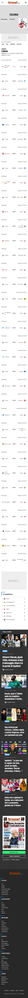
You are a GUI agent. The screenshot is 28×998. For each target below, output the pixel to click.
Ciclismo (3, 906)
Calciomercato (4, 894)
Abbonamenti (4, 941)
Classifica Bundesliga (7, 42)
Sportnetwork (4, 929)
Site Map (3, 980)
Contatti (3, 956)
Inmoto (3, 924)
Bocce (2, 911)
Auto (2, 921)
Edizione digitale (5, 945)
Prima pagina (4, 943)
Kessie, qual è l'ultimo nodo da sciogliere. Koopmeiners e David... (14, 696)
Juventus (5, 651)
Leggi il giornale (14, 856)
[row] (14, 66)
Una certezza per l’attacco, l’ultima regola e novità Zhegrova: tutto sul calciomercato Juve (14, 731)
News (3, 44)
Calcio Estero (4, 892)
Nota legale (4, 962)
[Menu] (2, 3)
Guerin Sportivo (5, 928)
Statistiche (19, 44)
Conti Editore (4, 931)
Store (2, 946)
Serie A (3, 885)
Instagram (12, 990)
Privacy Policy (4, 967)
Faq (2, 960)
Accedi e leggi (15, 859)
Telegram (22, 990)
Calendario (12, 44)
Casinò (3, 984)
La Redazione (4, 958)
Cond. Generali (4, 969)
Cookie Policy (4, 963)
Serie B (3, 887)
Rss (2, 939)
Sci (2, 902)
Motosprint (3, 926)
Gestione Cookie (5, 965)
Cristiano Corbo (9, 669)
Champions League (5, 889)
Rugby (2, 904)
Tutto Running (4, 907)
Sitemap (3, 948)
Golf (2, 909)
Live (2, 883)
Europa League (4, 890)
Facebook (6, 990)
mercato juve (8, 688)
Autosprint (3, 923)
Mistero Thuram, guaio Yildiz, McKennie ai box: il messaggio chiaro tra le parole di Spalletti (13, 662)
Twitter (17, 990)
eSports (3, 913)
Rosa (7, 44)
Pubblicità (3, 977)
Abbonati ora (13, 852)
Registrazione (4, 978)
